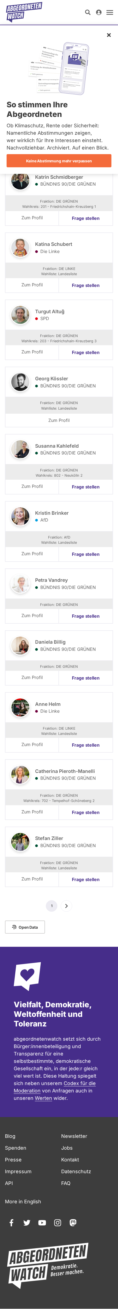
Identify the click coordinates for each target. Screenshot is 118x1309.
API (9, 1183)
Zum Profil (32, 217)
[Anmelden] (98, 12)
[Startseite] (24, 12)
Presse (13, 1160)
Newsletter (74, 1136)
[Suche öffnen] (88, 12)
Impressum (18, 1171)
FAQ (66, 1183)
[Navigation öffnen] (109, 12)
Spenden (15, 1148)
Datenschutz (76, 1171)
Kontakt (70, 1160)
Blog (10, 1136)
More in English (23, 1201)
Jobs (67, 1148)
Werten (43, 1098)
